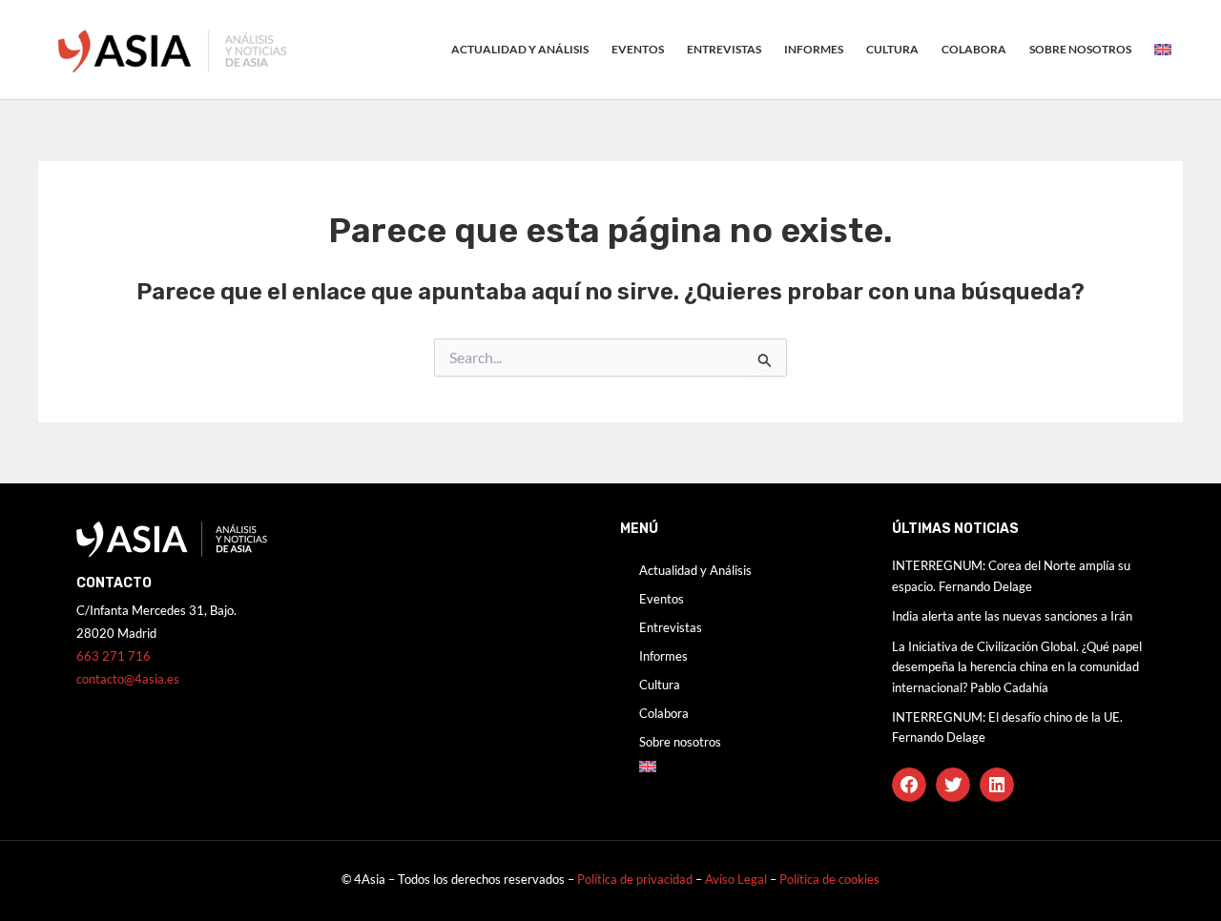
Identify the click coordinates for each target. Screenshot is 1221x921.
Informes (813, 49)
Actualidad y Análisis (520, 49)
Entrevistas (724, 49)
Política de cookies (829, 879)
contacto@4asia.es (127, 678)
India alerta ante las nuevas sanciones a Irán (1012, 616)
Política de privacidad (635, 879)
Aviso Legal (737, 879)
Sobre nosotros (1080, 49)
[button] (909, 785)
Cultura (892, 49)
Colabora (974, 49)
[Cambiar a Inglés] (1163, 49)
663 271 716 (113, 656)
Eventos (637, 49)
